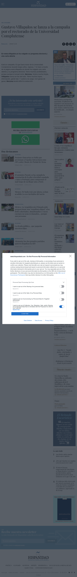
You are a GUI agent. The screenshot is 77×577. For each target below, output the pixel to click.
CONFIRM (25, 314)
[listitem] (38, 282)
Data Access (38, 320)
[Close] (71, 256)
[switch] (61, 286)
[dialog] (38, 288)
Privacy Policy (49, 320)
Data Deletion (28, 320)
